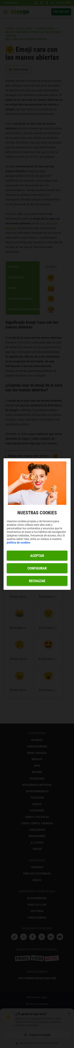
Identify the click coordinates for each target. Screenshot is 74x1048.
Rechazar (37, 581)
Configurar (37, 568)
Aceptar (37, 555)
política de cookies (18, 542)
